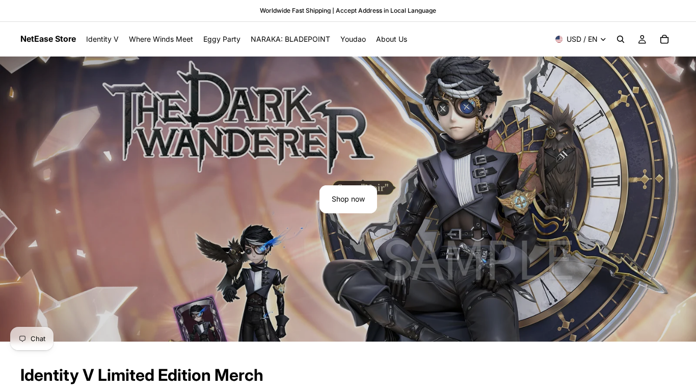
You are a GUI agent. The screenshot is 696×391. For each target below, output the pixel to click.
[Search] (620, 39)
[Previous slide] (16, 199)
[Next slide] (679, 199)
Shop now (348, 198)
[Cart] (664, 39)
